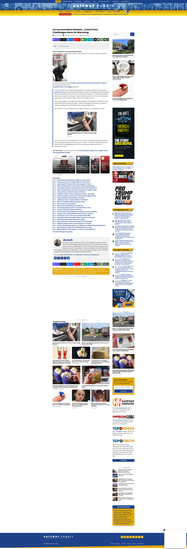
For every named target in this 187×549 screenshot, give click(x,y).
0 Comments (85, 35)
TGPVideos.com (120, 431)
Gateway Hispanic (67, 1)
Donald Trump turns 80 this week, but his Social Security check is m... (125, 490)
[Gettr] (125, 537)
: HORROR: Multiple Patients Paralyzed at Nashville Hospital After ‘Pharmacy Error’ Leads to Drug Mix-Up (124, 276)
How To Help (99, 11)
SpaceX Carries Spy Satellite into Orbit (125, 475)
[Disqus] (81, 297)
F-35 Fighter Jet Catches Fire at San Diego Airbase (126, 484)
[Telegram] (136, 537)
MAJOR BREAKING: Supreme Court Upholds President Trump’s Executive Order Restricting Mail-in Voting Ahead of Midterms (124, 236)
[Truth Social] (122, 537)
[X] (128, 537)
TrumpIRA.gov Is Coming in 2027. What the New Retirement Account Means (126, 480)
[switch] (127, 11)
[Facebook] (130, 537)
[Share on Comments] (98, 39)
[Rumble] (133, 537)
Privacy (129, 543)
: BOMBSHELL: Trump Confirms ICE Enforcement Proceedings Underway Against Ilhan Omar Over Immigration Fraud (124, 283)
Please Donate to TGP (104, 1)
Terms (134, 543)
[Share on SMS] (101, 39)
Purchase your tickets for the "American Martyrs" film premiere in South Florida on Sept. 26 (94, 14)
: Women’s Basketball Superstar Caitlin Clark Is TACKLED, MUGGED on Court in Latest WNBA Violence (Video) (123, 255)
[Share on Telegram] (89, 39)
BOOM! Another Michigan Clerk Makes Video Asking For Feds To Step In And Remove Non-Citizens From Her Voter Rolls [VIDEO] (124, 243)
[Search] (132, 34)
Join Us (78, 11)
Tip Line (58, 1)
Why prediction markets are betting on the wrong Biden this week (126, 499)
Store (94, 1)
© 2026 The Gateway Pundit (51, 543)
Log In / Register (125, 1)
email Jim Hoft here (66, 255)
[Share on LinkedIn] (92, 39)
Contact (124, 543)
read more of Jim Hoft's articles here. (87, 255)
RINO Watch (78, 1)
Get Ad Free (115, 1)
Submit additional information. (63, 232)
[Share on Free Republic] (95, 39)
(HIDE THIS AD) (96, 18)
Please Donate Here (123, 507)
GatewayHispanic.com (122, 408)
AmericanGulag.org (121, 420)
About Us (68, 11)
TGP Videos (87, 1)
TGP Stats (123, 460)
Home (61, 11)
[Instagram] (139, 537)
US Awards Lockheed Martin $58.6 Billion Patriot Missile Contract (125, 494)
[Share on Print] (107, 39)
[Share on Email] (104, 39)
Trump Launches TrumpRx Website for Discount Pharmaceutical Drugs (125, 471)
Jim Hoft (68, 240)
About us (118, 543)
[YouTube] (142, 537)
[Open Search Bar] (122, 11)
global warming (59, 92)
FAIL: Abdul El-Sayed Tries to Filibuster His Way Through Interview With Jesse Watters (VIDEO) (123, 222)
